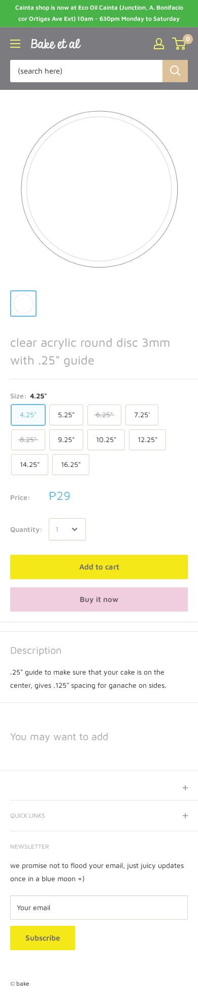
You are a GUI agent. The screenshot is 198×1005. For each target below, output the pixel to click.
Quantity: (26, 529)
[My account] (159, 43)
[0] (179, 44)
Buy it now (99, 599)
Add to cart (99, 566)
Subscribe (42, 937)
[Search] (175, 71)
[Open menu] (15, 44)
